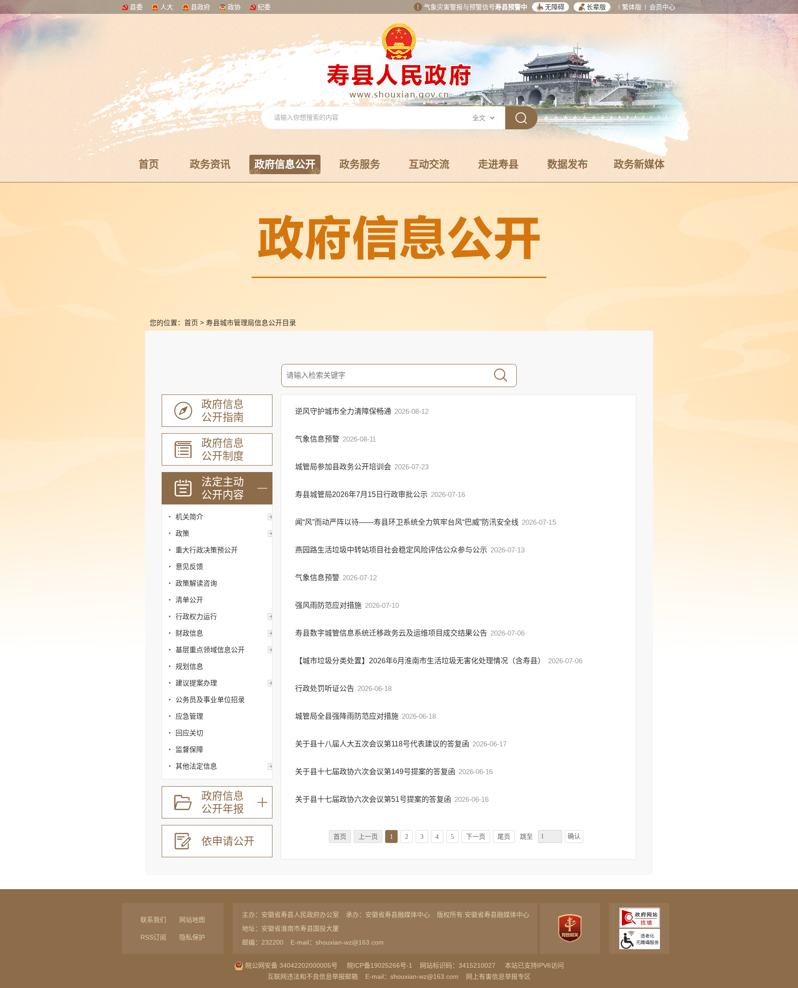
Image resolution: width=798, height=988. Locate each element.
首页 (149, 164)
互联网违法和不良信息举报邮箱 (312, 976)
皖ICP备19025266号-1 (379, 965)
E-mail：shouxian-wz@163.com (337, 942)
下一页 (475, 836)
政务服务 (359, 164)
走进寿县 (498, 164)
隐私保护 (192, 937)
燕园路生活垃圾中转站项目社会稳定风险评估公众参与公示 (392, 550)
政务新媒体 (639, 164)
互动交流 (429, 164)
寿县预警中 (511, 7)
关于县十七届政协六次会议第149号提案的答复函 (376, 772)
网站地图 (192, 919)
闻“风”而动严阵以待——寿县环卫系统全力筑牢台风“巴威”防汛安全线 (407, 522)
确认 (574, 836)
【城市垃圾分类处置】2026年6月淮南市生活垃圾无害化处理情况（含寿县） (421, 661)
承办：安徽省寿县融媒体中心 (388, 914)
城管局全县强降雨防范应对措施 (347, 716)
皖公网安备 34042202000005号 (290, 965)
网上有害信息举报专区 (498, 976)
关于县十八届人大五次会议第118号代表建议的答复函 (383, 744)
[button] (550, 7)
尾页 (503, 836)
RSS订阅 (153, 937)
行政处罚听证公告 (325, 688)
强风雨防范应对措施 (329, 605)
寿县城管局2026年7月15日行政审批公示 (362, 494)
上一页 (368, 836)
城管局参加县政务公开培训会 (344, 467)
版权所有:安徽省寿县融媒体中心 (483, 914)
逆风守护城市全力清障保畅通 (344, 411)
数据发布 (567, 164)
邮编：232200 (263, 942)
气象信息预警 (318, 439)
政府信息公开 (284, 164)
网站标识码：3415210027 (458, 965)
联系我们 (153, 919)
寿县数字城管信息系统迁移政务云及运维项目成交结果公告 (392, 633)
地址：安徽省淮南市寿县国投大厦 (290, 928)
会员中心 (662, 7)
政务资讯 (210, 164)
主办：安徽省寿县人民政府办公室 (290, 914)
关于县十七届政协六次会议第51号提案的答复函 (374, 799)
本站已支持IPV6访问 (534, 965)
